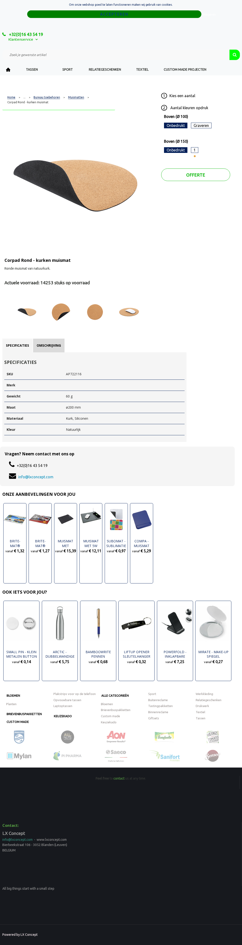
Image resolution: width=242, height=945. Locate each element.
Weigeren (209, 14)
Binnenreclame (158, 712)
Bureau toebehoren (47, 97)
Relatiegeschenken (105, 69)
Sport (67, 69)
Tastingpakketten (160, 706)
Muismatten (76, 97)
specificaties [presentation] (17, 345)
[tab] (17, 345)
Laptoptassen (62, 706)
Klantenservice (20, 39)
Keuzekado (63, 716)
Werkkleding (204, 693)
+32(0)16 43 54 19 (25, 34)
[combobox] (115, 55)
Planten (11, 704)
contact (119, 778)
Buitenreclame (158, 700)
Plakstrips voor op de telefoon (74, 693)
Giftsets (153, 718)
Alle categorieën (115, 695)
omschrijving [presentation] (49, 345)
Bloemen (13, 695)
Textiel (142, 69)
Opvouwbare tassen (67, 700)
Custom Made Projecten (185, 69)
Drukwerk (202, 706)
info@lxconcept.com (35, 477)
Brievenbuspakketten (24, 714)
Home (8, 69)
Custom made (18, 721)
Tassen (32, 69)
